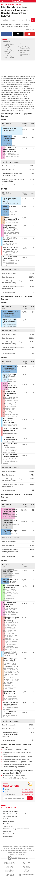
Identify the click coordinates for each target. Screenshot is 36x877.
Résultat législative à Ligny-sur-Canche (16, 759)
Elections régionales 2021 (13, 4)
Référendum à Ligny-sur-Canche (14, 767)
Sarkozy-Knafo (8, 826)
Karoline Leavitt (8, 821)
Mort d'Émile (7, 824)
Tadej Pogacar (8, 819)
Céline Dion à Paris (9, 834)
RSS (21, 848)
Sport (6, 792)
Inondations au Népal (10, 811)
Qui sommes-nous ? (7, 846)
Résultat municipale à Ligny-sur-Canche (16, 764)
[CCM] (26, 863)
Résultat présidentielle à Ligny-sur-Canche (17, 757)
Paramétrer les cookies (21, 850)
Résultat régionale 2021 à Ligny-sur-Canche (9, 45)
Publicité (31, 846)
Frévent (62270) (6, 26)
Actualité (7, 789)
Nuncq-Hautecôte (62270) (23, 26)
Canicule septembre (10, 816)
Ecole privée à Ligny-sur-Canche (14, 775)
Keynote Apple (8, 836)
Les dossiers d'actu (10, 794)
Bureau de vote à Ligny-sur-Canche (15, 750)
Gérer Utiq (31, 850)
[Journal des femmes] (9, 863)
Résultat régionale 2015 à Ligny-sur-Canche (9, 51)
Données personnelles (8, 850)
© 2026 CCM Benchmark (18, 854)
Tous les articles (15, 848)
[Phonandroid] (26, 874)
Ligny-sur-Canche (25, 50)
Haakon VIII (7, 831)
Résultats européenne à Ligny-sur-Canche (17, 762)
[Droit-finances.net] (26, 867)
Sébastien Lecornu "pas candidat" (14, 814)
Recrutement (27, 848)
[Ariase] (9, 875)
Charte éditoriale (23, 846)
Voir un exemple (27, 789)
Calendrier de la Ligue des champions (16, 829)
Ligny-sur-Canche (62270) (12, 773)
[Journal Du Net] (9, 867)
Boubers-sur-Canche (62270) (19, 24)
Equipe (16, 846)
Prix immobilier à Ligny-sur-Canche (15, 778)
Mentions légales (13, 852)
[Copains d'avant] (9, 870)
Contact (7, 848)
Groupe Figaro (23, 852)
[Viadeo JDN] (26, 870)
